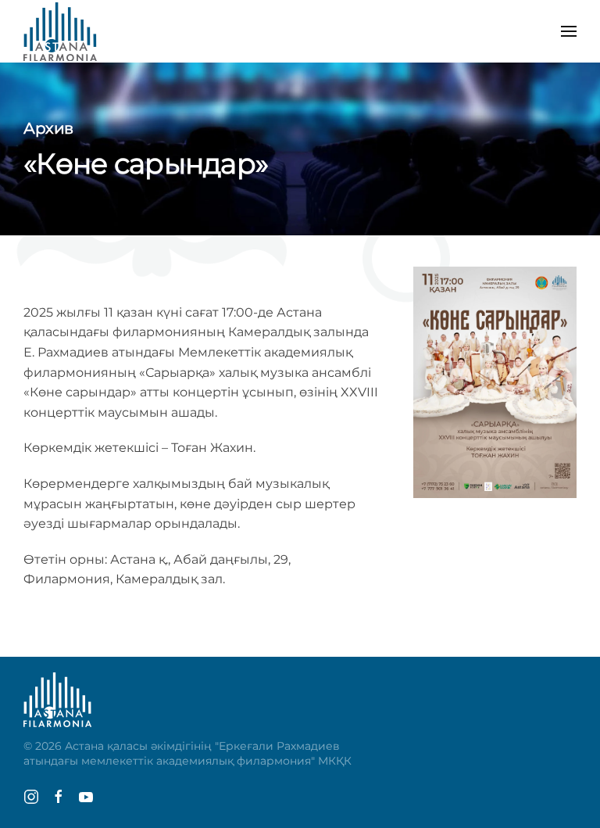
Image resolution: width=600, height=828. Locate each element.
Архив (48, 128)
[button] (569, 31)
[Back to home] (60, 31)
